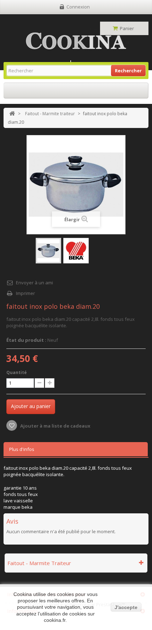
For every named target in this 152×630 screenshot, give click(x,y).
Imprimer (25, 293)
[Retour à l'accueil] (12, 113)
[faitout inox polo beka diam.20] (48, 250)
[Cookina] (76, 41)
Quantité (16, 372)
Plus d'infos (21, 449)
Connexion (78, 7)
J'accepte (126, 607)
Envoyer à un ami (34, 282)
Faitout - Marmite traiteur (50, 114)
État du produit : (26, 340)
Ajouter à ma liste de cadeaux (54, 426)
